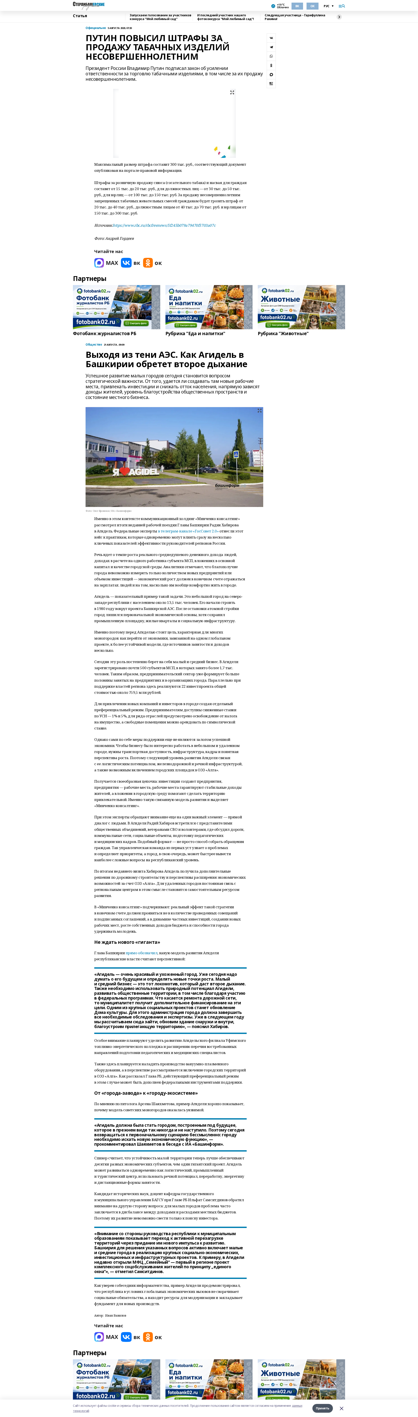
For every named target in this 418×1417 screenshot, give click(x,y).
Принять (322, 1408)
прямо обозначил (142, 952)
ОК (312, 6)
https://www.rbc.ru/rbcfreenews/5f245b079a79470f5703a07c (164, 225)
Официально (96, 28)
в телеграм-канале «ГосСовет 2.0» (188, 531)
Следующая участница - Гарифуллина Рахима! (295, 17)
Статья (80, 16)
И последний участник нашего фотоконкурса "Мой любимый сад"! (225, 17)
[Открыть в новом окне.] (106, 263)
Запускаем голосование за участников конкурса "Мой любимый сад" (160, 17)
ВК (297, 6)
